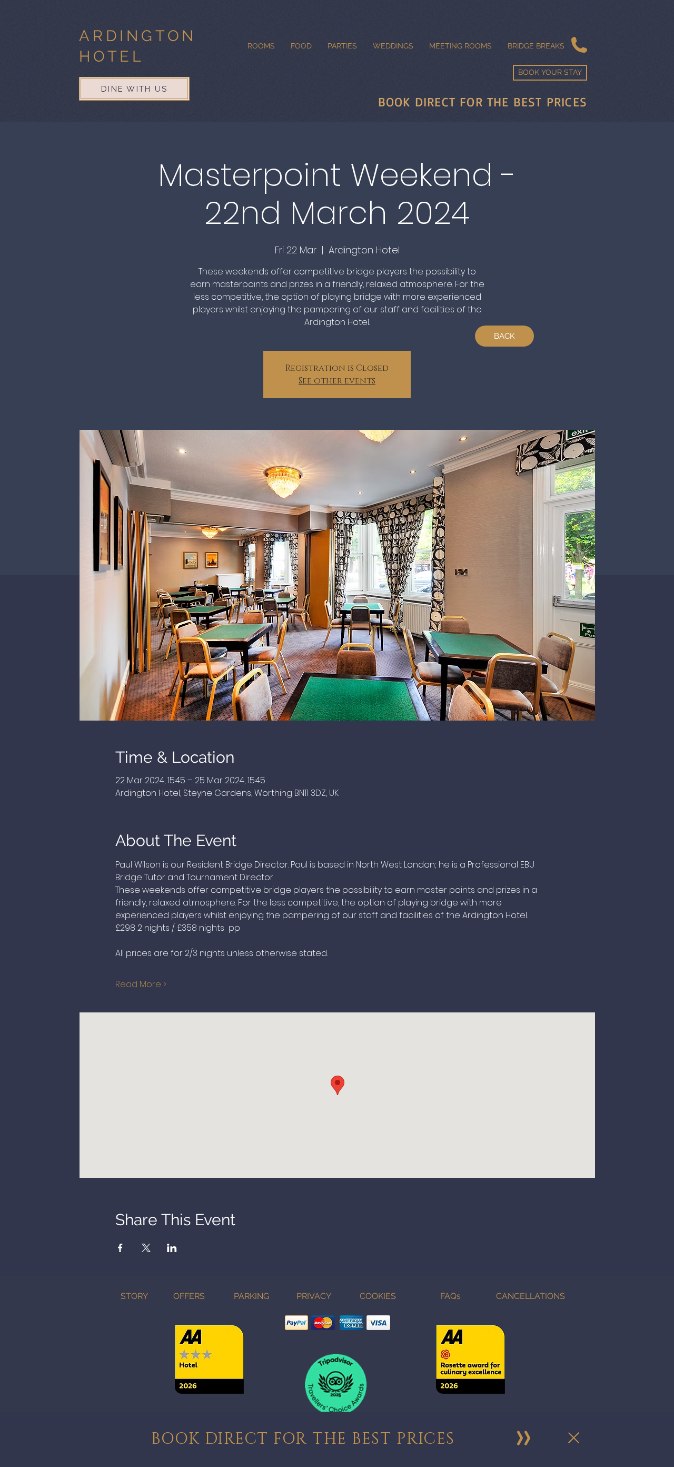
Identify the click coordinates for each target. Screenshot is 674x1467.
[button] (573, 1437)
